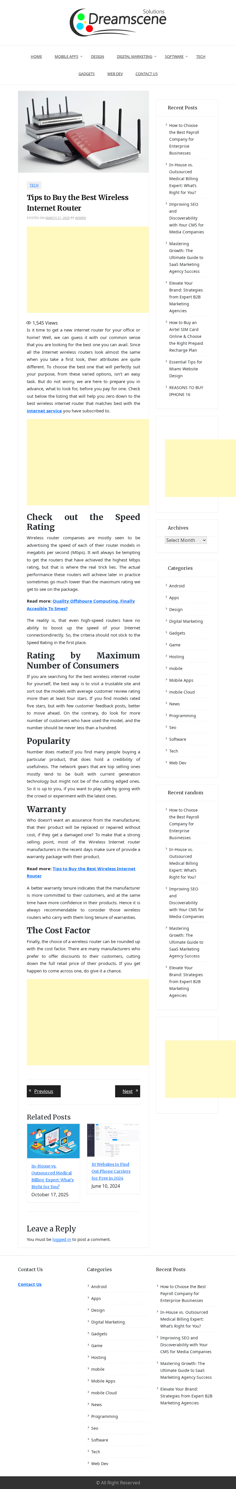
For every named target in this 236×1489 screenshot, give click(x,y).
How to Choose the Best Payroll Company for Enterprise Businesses (184, 139)
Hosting (176, 656)
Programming (182, 715)
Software (174, 56)
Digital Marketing (134, 56)
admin (80, 218)
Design (97, 56)
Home (36, 56)
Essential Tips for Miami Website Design (185, 368)
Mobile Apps (66, 56)
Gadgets (87, 73)
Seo (172, 727)
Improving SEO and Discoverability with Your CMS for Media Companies (186, 218)
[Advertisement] (127, 269)
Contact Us (147, 73)
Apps (174, 597)
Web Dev (115, 73)
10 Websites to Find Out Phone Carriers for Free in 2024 (111, 1171)
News (174, 704)
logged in (61, 1239)
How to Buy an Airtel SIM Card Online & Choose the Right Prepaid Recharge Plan (186, 336)
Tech (200, 56)
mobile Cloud (182, 692)
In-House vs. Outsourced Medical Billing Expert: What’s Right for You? (183, 178)
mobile (175, 668)
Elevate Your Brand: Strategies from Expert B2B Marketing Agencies (186, 296)
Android (177, 586)
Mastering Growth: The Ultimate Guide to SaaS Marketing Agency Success (186, 257)
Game (174, 645)
